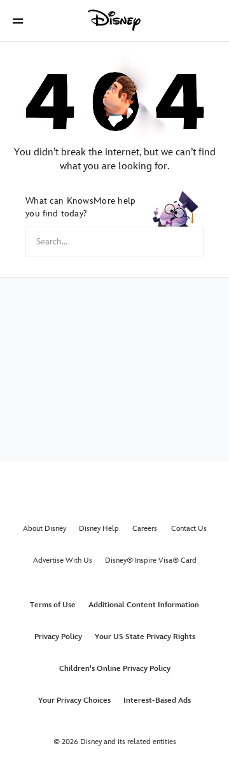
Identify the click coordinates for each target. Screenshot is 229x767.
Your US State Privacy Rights (145, 637)
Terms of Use (53, 605)
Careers (144, 528)
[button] (18, 20)
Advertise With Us (62, 560)
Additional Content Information (143, 605)
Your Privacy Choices (74, 700)
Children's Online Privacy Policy (114, 668)
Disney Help (99, 528)
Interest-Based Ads (157, 700)
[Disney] (114, 20)
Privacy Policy (58, 637)
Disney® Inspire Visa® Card (151, 560)
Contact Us (189, 528)
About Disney (44, 528)
